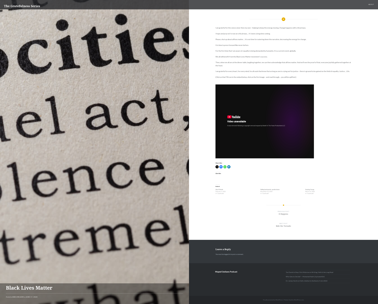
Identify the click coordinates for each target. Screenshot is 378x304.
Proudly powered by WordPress (273, 300)
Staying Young (309, 189)
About (371, 4)
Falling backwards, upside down (270, 189)
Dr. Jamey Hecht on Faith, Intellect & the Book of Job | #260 (306, 281)
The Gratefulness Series (22, 6)
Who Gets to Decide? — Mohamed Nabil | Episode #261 (305, 276)
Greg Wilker (18, 297)
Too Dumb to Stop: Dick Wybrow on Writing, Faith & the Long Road (309, 272)
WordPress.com (299, 300)
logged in (227, 254)
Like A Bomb (219, 189)
